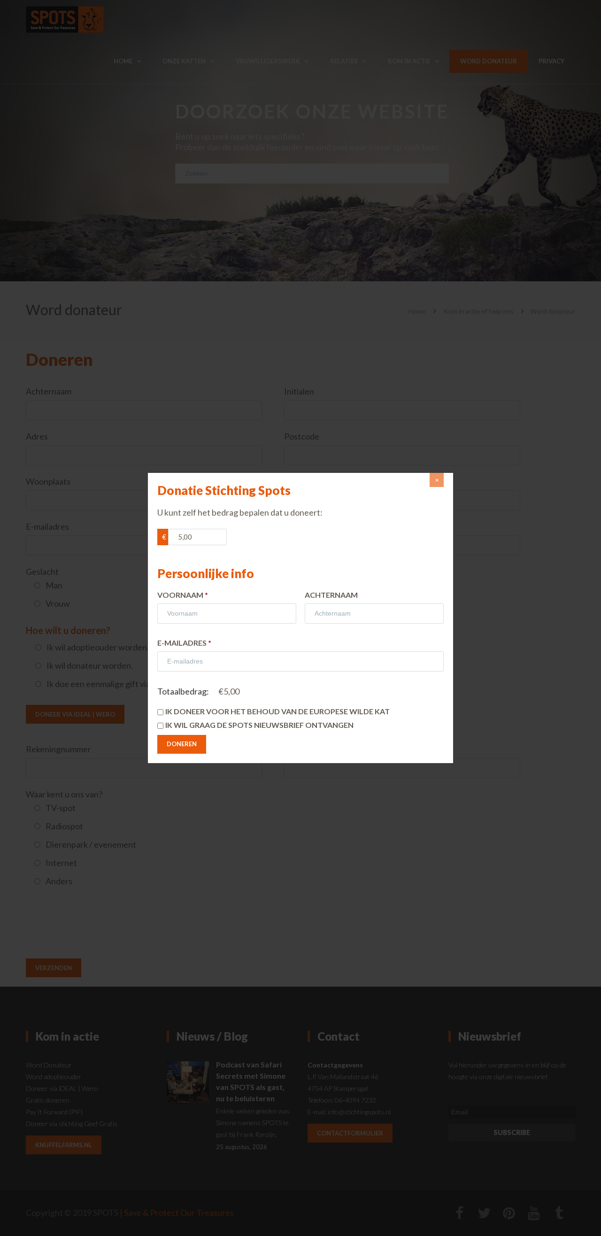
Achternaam (331, 594)
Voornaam (182, 594)
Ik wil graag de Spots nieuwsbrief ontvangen (259, 724)
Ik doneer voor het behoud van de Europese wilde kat (277, 711)
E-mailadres (184, 642)
